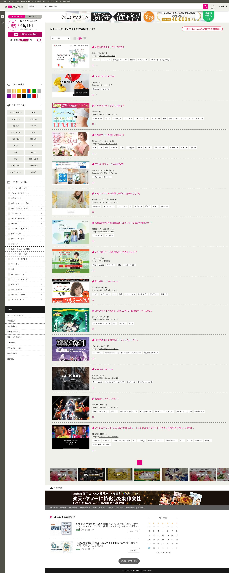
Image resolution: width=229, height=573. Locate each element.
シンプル (33, 126)
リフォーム (97, 177)
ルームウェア (122, 206)
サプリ (107, 118)
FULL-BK (106, 441)
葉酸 (106, 148)
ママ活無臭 (131, 148)
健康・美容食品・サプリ (108, 114)
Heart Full (96, 60)
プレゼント (165, 206)
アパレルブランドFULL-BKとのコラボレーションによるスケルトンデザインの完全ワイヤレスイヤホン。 (145, 428)
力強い (15, 146)
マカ (100, 148)
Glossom (96, 89)
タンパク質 (117, 118)
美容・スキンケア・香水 (108, 144)
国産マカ (193, 148)
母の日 (147, 206)
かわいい (33, 119)
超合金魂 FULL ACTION (128, 411)
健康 (120, 294)
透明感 (33, 172)
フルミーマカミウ (160, 148)
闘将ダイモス (199, 411)
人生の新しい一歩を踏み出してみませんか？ (116, 252)
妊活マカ (184, 148)
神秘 (15, 159)
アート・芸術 (15, 132)
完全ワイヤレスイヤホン (101, 445)
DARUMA (96, 441)
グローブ (122, 323)
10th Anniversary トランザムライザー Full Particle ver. (123, 353)
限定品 (131, 323)
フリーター (111, 265)
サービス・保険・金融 (107, 56)
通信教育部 (109, 236)
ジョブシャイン (129, 265)
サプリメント (97, 118)
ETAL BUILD (97, 353)
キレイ (33, 132)
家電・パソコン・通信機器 (108, 378)
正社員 (101, 265)
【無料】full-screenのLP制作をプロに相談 (202, 29)
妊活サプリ (174, 148)
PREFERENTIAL (171, 441)
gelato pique (96, 206)
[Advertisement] (25, 61)
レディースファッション (108, 202)
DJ (134, 441)
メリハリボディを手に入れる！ (109, 105)
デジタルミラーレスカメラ (114, 382)
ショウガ (114, 148)
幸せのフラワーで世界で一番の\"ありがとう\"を (117, 193)
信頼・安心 (16, 139)
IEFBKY (151, 441)
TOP (51, 488)
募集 (119, 265)
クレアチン (139, 118)
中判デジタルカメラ (145, 382)
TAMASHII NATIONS (100, 411)
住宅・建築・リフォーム (108, 173)
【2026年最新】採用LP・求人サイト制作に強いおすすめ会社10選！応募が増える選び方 (107, 544)
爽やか (33, 152)
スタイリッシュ (15, 172)
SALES (189, 441)
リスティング (142, 60)
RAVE (182, 441)
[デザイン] (75, 38)
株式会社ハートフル (120, 60)
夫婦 (122, 148)
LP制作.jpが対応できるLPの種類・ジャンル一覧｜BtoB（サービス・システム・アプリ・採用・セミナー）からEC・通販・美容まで (108, 525)
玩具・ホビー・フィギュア (108, 319)
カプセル (148, 148)
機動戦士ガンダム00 (151, 353)
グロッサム (105, 89)
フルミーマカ (130, 294)
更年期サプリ (142, 294)
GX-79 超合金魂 (146, 411)
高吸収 (139, 148)
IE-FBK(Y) (141, 441)
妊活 (94, 148)
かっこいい (16, 119)
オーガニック (15, 166)
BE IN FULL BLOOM (104, 76)
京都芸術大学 (97, 236)
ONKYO (160, 441)
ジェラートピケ (108, 206)
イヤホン (208, 441)
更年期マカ (154, 294)
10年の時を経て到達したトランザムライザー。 (117, 340)
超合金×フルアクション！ (107, 398)
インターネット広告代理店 (159, 60)
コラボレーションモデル (121, 441)
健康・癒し (34, 139)
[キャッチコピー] (80, 38)
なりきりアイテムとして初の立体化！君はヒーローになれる (123, 311)
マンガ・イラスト (15, 112)
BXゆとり (107, 177)
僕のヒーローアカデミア (101, 323)
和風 (33, 112)
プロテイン (128, 118)
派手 (33, 146)
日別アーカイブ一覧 (163, 552)
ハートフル (106, 60)
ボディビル (156, 118)
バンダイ (114, 411)
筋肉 (147, 118)
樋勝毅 (132, 60)
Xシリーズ (131, 382)
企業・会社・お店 (105, 85)
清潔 (15, 152)
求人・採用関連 (105, 261)
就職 (94, 265)
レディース (138, 206)
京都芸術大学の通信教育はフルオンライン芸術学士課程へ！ (123, 223)
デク (114, 323)
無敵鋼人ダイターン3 (184, 411)
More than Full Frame (104, 369)
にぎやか (15, 126)
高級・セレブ (33, 159)
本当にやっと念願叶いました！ (109, 135)
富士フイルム (97, 382)
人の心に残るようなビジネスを (109, 47)
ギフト (155, 206)
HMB (164, 118)
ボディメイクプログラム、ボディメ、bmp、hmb (186, 118)
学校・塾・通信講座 (106, 232)
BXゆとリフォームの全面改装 (109, 164)
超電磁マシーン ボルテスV (164, 411)
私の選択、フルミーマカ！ (107, 281)
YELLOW (198, 441)
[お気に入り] (85, 38)
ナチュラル (34, 166)
